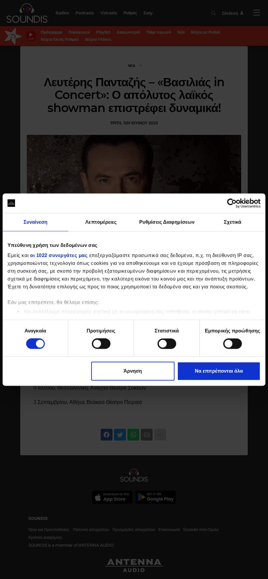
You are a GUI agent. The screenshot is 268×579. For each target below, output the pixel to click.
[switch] (101, 344)
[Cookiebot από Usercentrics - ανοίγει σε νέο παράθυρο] (231, 203)
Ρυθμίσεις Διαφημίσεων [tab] (166, 222)
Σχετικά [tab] (233, 222)
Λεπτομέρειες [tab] (101, 222)
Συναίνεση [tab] (36, 222)
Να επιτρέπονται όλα (219, 371)
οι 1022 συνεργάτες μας (59, 255)
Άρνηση (133, 371)
